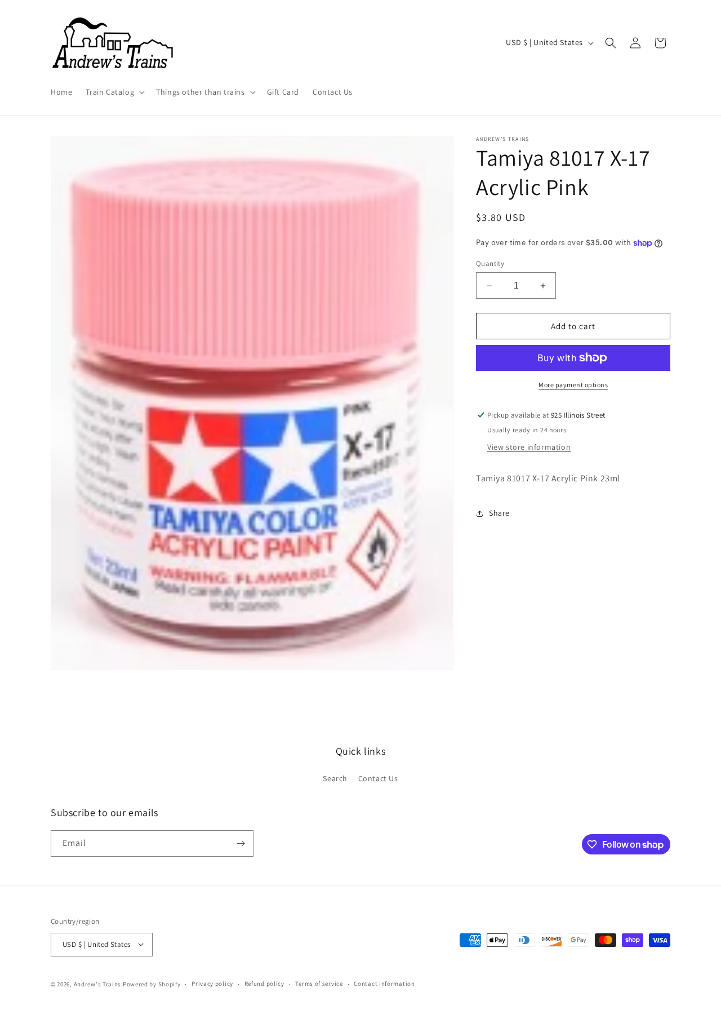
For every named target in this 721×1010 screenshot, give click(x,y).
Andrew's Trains (98, 983)
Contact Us (378, 778)
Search (335, 778)
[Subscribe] (240, 843)
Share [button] (499, 513)
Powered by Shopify (152, 983)
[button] (114, 92)
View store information (529, 447)
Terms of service (318, 983)
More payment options (573, 384)
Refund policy (264, 983)
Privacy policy (212, 983)
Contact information (384, 983)
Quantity (490, 263)
